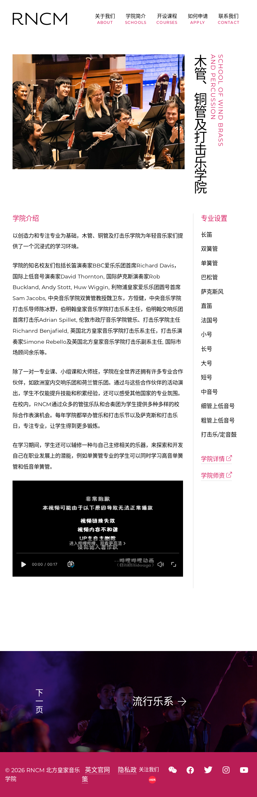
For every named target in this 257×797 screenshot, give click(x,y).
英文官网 (97, 770)
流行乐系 (153, 701)
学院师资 (213, 475)
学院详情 (213, 459)
